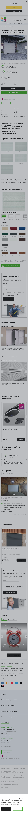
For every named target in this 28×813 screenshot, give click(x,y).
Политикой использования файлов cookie (11, 803)
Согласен (6, 809)
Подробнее (18, 809)
